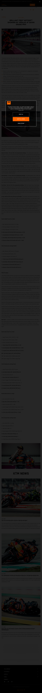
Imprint (22, 110)
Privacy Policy (20, 110)
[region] (21, 113)
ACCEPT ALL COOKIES (21, 119)
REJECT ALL (21, 114)
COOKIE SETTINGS (21, 123)
